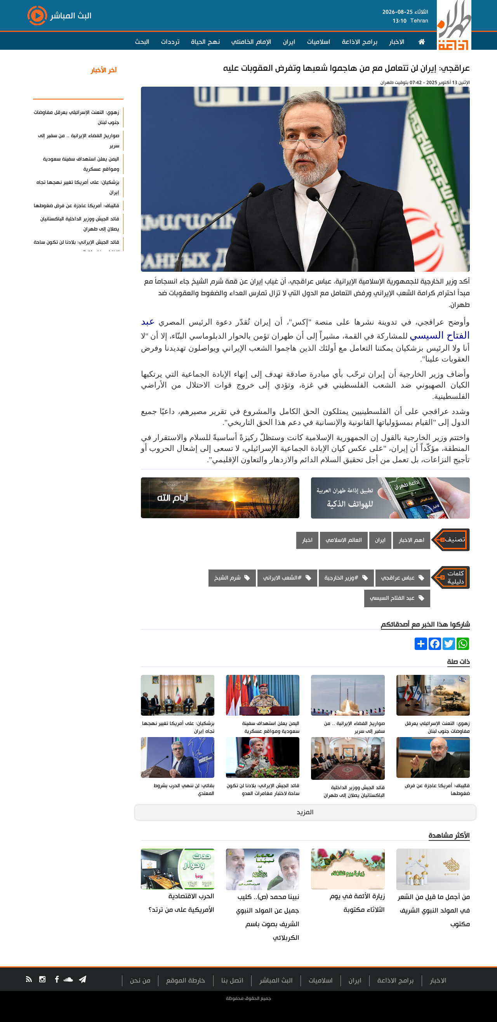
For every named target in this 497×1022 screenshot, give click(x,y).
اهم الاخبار (411, 540)
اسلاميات (318, 42)
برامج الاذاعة (359, 42)
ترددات (170, 42)
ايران (289, 42)
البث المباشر (276, 981)
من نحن (140, 981)
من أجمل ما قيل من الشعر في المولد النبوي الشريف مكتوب (434, 910)
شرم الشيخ (227, 578)
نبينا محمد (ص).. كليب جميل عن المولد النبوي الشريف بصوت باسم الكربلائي (267, 917)
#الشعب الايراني (282, 578)
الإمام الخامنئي (251, 42)
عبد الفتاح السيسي (392, 598)
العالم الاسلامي (344, 540)
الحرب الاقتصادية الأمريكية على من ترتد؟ (181, 903)
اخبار (307, 540)
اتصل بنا (232, 981)
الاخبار (397, 42)
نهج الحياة (205, 42)
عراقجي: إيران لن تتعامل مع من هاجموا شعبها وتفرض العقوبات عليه (346, 68)
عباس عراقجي (398, 578)
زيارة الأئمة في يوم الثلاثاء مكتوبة (357, 903)
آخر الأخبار (104, 70)
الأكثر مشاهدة (96, 89)
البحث (142, 42)
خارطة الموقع (185, 981)
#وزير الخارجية (341, 578)
